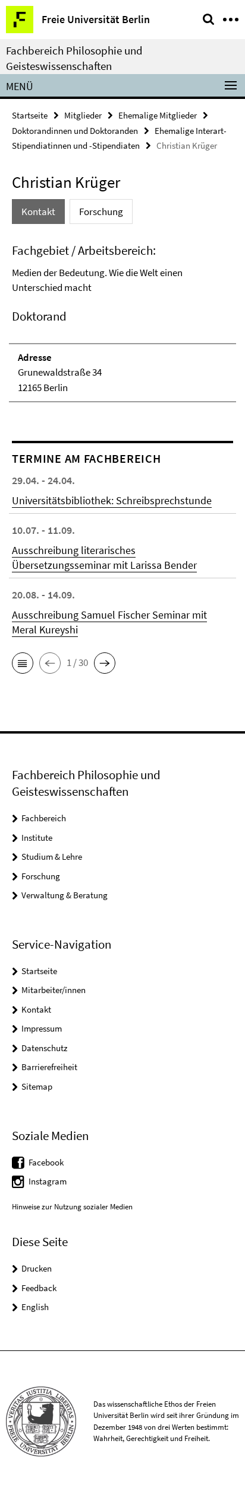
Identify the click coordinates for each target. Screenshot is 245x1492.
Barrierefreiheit (49, 1066)
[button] (22, 663)
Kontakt (36, 1009)
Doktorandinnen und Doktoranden (75, 130)
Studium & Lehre (51, 856)
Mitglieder (83, 115)
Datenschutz (44, 1048)
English (35, 1306)
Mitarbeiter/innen (53, 989)
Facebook (46, 1162)
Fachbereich (43, 818)
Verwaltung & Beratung (64, 895)
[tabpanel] (122, 322)
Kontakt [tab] (38, 211)
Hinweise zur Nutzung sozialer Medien (72, 1207)
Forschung (40, 876)
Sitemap (36, 1086)
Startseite (30, 115)
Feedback (38, 1288)
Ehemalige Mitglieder (157, 115)
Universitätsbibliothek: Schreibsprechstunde (112, 500)
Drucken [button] (36, 1268)
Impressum (41, 1028)
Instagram (48, 1181)
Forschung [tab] (101, 211)
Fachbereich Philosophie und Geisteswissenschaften (74, 58)
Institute (36, 837)
